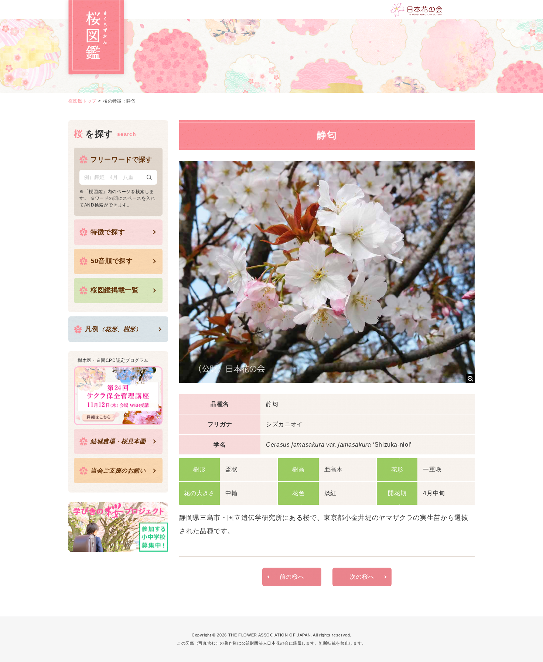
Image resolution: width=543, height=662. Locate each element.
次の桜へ (362, 577)
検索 (149, 177)
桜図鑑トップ (82, 101)
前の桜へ (292, 577)
